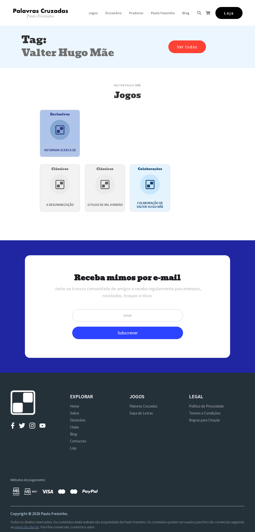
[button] (93, 13)
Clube (74, 427)
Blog (185, 13)
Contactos (78, 441)
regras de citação (26, 527)
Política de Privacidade (206, 406)
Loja (73, 448)
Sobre (74, 413)
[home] (40, 12)
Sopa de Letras (141, 413)
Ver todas (187, 47)
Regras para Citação (204, 420)
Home (74, 406)
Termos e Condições (205, 413)
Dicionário (113, 13)
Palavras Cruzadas (143, 406)
